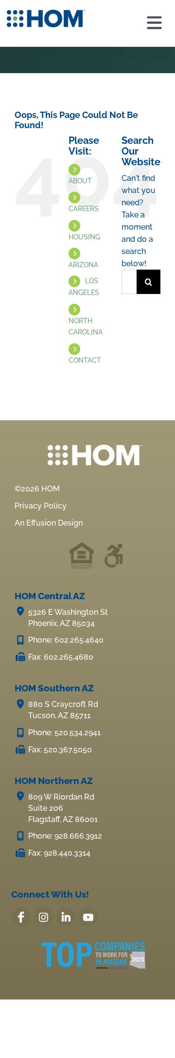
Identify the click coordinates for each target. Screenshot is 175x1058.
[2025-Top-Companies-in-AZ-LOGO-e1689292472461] (93, 947)
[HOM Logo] (46, 13)
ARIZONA (83, 265)
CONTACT (85, 360)
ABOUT (80, 181)
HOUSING (84, 237)
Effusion (41, 523)
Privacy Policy (41, 505)
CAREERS (84, 209)
